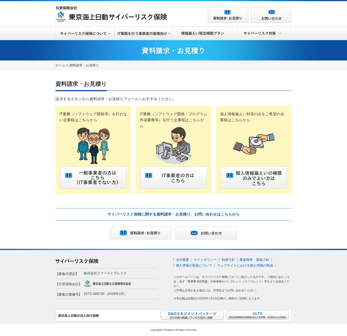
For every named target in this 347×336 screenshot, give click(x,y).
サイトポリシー (205, 260)
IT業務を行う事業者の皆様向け (144, 33)
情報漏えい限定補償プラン (203, 33)
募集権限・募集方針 (254, 260)
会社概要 (182, 260)
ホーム (60, 65)
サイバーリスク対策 (262, 33)
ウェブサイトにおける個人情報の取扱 (245, 265)
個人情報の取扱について (194, 265)
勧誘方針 (228, 260)
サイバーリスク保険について (84, 33)
